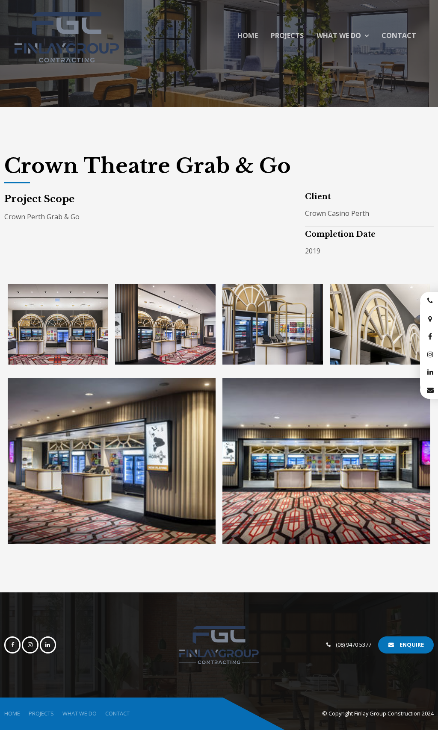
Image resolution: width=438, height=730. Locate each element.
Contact (399, 35)
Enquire (412, 644)
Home (247, 35)
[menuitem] (12, 713)
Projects (287, 35)
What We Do (339, 35)
